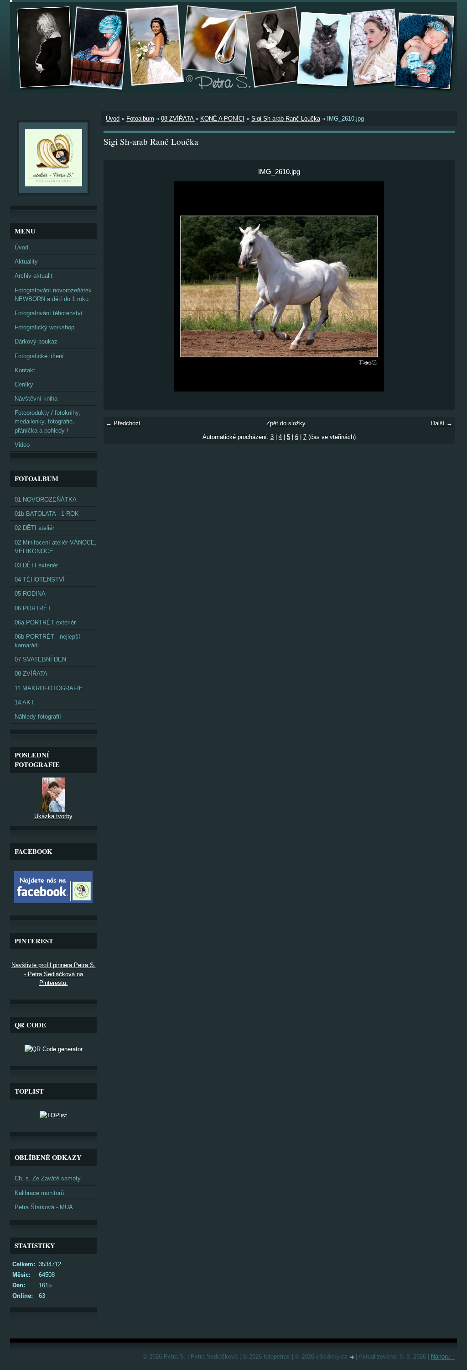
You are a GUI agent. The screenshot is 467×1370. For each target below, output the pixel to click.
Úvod (112, 118)
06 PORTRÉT (33, 608)
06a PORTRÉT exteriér (45, 622)
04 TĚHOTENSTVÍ (40, 579)
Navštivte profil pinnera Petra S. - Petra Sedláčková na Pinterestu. (53, 974)
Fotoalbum (140, 118)
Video (22, 444)
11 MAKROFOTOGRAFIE (49, 688)
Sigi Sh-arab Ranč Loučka (285, 118)
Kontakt (25, 370)
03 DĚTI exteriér (36, 565)
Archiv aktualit (33, 275)
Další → (441, 423)
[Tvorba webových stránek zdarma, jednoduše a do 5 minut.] (352, 1357)
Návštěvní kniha (36, 398)
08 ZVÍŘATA (178, 118)
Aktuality (26, 261)
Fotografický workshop (44, 327)
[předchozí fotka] (118, 286)
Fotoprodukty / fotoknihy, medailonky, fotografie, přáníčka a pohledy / (47, 421)
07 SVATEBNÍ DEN (40, 659)
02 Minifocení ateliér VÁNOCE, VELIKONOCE (56, 547)
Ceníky (24, 384)
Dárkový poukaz (36, 341)
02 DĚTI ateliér (34, 527)
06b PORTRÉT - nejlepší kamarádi (47, 641)
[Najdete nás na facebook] (53, 901)
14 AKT (24, 702)
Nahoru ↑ (443, 1356)
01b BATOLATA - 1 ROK (47, 513)
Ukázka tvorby (53, 816)
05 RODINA (30, 593)
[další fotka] (440, 286)
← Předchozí (123, 423)
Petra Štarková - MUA (44, 1207)
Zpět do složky (286, 423)
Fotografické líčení (39, 356)
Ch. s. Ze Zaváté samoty (48, 1178)
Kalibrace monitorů (39, 1193)
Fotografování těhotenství (49, 313)
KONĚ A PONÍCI (222, 118)
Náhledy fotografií (38, 716)
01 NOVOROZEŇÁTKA (46, 499)
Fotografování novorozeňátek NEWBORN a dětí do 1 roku (53, 294)
